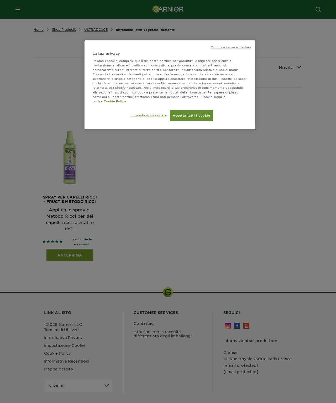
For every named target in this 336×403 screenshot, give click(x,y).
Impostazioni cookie (149, 115)
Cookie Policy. (115, 101)
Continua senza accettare (231, 47)
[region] (170, 84)
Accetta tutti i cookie (191, 115)
